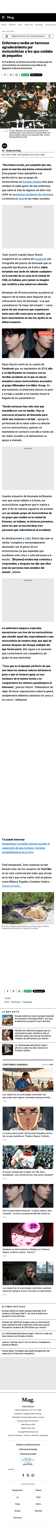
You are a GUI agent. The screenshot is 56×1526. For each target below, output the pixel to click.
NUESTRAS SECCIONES (28, 1484)
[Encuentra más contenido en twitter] (11, 74)
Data (38, 1497)
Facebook (27, 1002)
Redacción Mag (13, 150)
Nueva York (29, 25)
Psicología (39, 25)
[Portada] (28, 1404)
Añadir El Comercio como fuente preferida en (28, 36)
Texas (20, 25)
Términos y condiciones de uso (28, 1444)
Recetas (38, 1511)
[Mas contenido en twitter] (28, 1475)
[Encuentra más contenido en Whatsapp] (17, 74)
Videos (38, 1490)
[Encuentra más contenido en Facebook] (5, 74)
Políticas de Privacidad (28, 1449)
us (17, 1497)
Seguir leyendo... (11, 885)
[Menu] (4, 17)
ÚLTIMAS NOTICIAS (13, 1307)
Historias (15, 1002)
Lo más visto (10, 1012)
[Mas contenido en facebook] (23, 1475)
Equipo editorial (28, 1406)
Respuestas (17, 1490)
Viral (7, 1002)
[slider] (28, 111)
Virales (17, 1511)
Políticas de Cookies (28, 1454)
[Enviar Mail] (3, 151)
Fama (17, 1504)
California (12, 25)
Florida (3, 25)
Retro (38, 1504)
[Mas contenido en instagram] (32, 1475)
